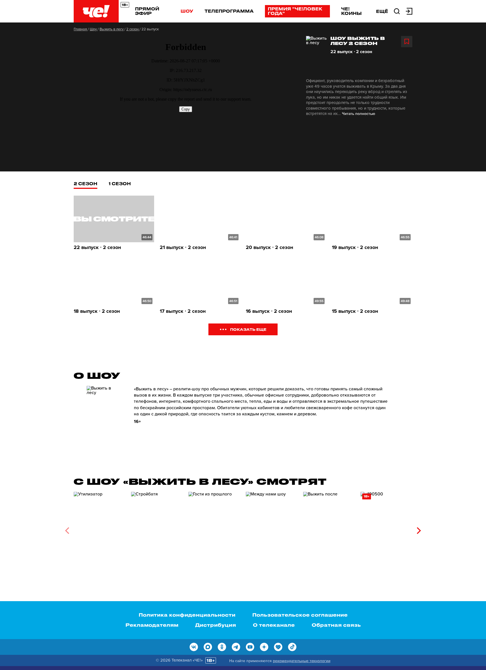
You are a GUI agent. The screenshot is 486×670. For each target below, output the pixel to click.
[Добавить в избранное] (406, 41)
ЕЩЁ (382, 11)
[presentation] (67, 530)
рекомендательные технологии (301, 660)
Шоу (187, 10)
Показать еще (248, 329)
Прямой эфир (147, 11)
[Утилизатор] (99, 528)
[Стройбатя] (157, 528)
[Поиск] (397, 10)
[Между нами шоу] (272, 528)
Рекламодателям (151, 625)
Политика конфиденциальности (187, 614)
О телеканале (274, 625)
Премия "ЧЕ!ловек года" (295, 11)
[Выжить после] (329, 528)
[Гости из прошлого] (214, 528)
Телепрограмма (229, 10)
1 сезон (120, 183)
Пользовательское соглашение (300, 614)
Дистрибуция (215, 625)
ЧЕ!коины (351, 11)
